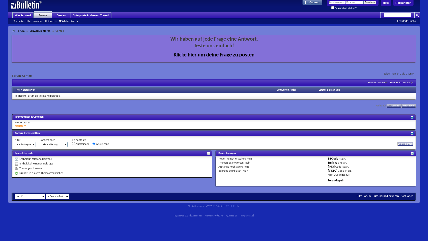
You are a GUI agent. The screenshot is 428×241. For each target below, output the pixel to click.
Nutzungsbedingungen (385, 196)
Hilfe (386, 2)
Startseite (18, 21)
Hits (293, 90)
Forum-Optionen (376, 82)
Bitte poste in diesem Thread (91, 15)
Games (61, 15)
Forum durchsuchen (400, 82)
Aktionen (49, 21)
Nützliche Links (67, 21)
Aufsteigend (82, 144)
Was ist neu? (23, 15)
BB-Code (333, 158)
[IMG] (331, 166)
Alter (18, 140)
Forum (43, 15)
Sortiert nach (47, 140)
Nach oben (408, 106)
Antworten (283, 90)
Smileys (332, 162)
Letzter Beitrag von (329, 90)
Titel (17, 90)
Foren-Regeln (336, 180)
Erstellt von (29, 90)
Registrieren (403, 2)
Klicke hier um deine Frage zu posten (214, 55)
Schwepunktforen (40, 30)
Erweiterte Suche (406, 21)
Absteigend (102, 144)
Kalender (37, 21)
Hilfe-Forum (364, 196)
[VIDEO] (332, 170)
